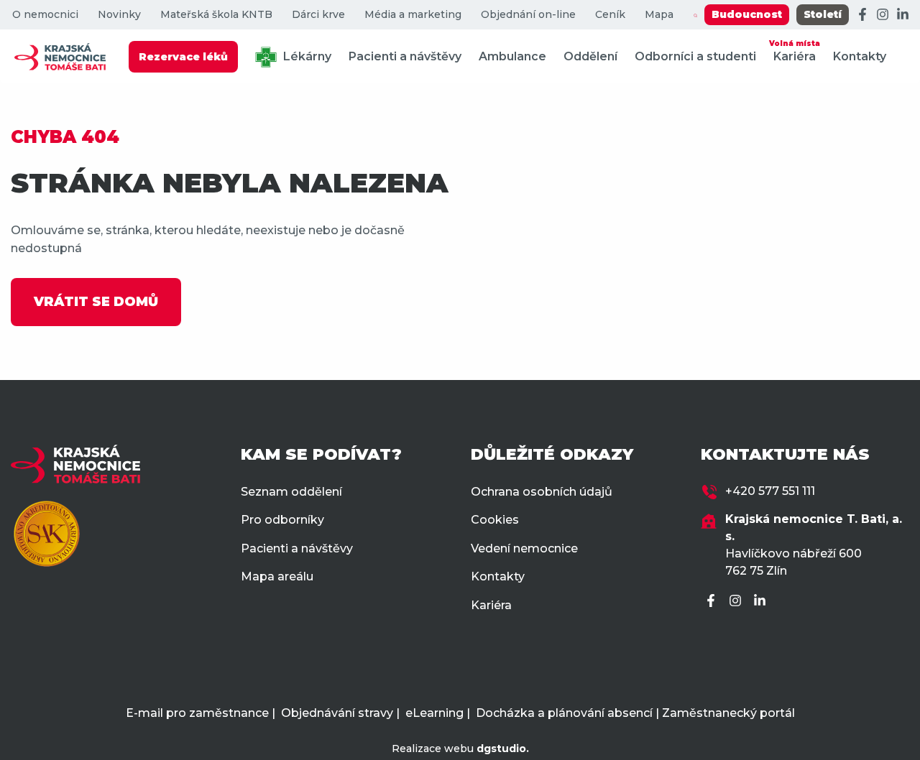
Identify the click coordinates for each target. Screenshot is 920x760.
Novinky (119, 15)
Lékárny (305, 56)
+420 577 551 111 (770, 491)
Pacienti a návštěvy (405, 56)
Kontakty (859, 56)
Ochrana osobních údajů (541, 492)
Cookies (495, 520)
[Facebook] (862, 15)
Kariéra (794, 51)
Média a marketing (412, 15)
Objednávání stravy (337, 713)
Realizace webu (460, 748)
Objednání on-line (528, 15)
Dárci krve (318, 15)
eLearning (434, 713)
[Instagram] (882, 15)
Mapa (659, 15)
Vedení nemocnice (524, 548)
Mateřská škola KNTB (216, 15)
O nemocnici (45, 15)
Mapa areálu (277, 576)
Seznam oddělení (291, 492)
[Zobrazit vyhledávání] (695, 15)
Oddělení (590, 56)
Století (823, 14)
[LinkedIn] (902, 15)
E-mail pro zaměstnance (197, 713)
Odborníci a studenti (695, 56)
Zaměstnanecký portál (728, 713)
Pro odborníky (282, 520)
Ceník (610, 15)
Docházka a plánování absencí (564, 713)
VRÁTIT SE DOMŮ (96, 302)
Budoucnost (747, 14)
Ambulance (512, 56)
